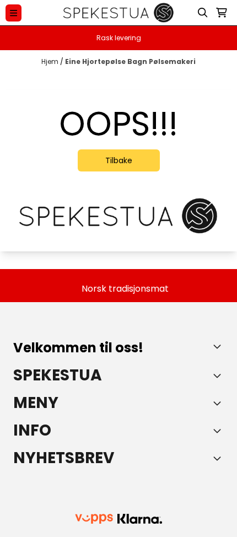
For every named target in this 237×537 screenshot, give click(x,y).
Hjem (50, 61)
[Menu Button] (13, 13)
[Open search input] (203, 13)
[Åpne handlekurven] (221, 12)
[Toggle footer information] (219, 346)
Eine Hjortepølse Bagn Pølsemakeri (130, 61)
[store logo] (118, 13)
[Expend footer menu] (219, 403)
